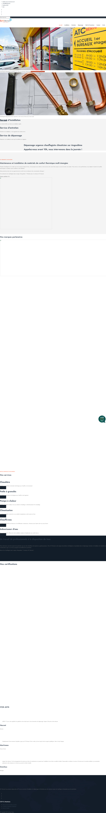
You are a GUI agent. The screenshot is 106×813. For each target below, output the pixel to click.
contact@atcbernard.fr (6, 3)
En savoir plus (3, 487)
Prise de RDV (39, 71)
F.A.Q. (103, 25)
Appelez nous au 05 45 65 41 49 (8, 1)
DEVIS (43, 71)
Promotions (33, 71)
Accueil (60, 25)
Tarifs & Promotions (89, 25)
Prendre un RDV (5, 5)
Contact (98, 25)
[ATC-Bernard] (6, 20)
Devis (3, 6)
